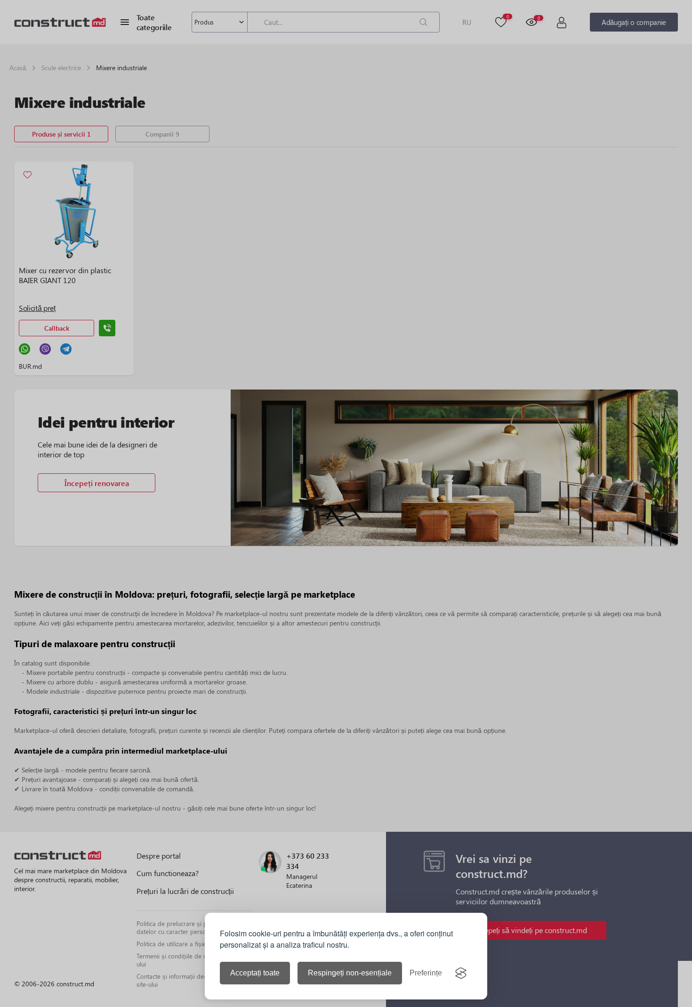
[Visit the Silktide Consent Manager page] (461, 973)
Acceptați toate (255, 973)
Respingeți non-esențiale (350, 973)
